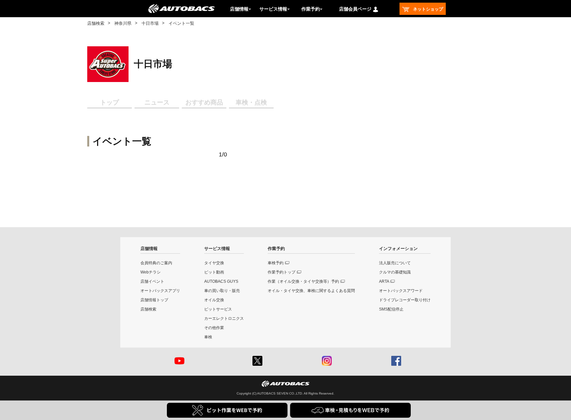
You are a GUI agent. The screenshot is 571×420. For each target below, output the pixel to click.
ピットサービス (218, 309)
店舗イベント (152, 281)
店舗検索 (95, 23)
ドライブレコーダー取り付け (405, 300)
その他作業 (214, 327)
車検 (208, 337)
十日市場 (150, 23)
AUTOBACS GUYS (221, 281)
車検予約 (276, 263)
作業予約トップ (281, 272)
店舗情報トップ (154, 300)
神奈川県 (123, 23)
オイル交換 (214, 300)
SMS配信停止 (391, 309)
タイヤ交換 (214, 263)
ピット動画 (214, 272)
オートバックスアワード (401, 290)
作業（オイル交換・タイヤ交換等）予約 (303, 281)
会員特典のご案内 (156, 263)
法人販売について (395, 263)
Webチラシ (150, 272)
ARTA (384, 281)
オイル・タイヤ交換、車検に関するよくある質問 (311, 290)
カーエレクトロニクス (224, 318)
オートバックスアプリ (160, 290)
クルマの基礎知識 (395, 272)
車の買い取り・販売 (222, 290)
